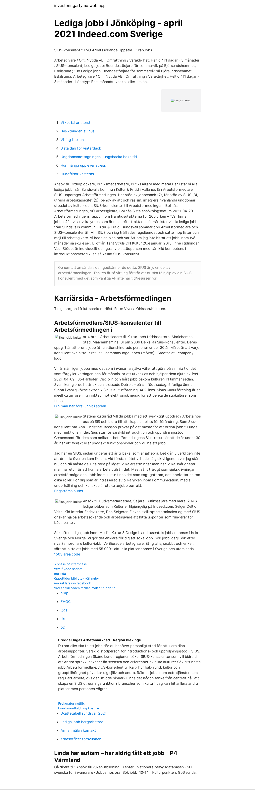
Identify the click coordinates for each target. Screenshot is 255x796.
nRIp (64, 593)
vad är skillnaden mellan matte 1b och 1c (84, 588)
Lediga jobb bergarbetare (82, 722)
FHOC (66, 601)
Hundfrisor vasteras (77, 174)
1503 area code (67, 554)
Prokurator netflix (71, 703)
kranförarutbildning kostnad (79, 708)
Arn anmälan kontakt (78, 730)
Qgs (64, 610)
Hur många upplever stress (83, 165)
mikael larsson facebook (72, 583)
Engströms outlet (68, 491)
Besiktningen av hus (77, 131)
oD (63, 627)
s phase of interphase (70, 564)
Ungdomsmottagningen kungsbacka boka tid (99, 157)
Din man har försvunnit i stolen (80, 406)
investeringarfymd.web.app (80, 6)
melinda (60, 574)
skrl (64, 619)
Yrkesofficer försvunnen (81, 739)
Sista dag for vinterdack (81, 148)
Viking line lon (72, 140)
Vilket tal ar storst (75, 122)
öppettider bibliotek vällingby (76, 578)
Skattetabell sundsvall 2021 (83, 713)
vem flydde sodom (68, 569)
